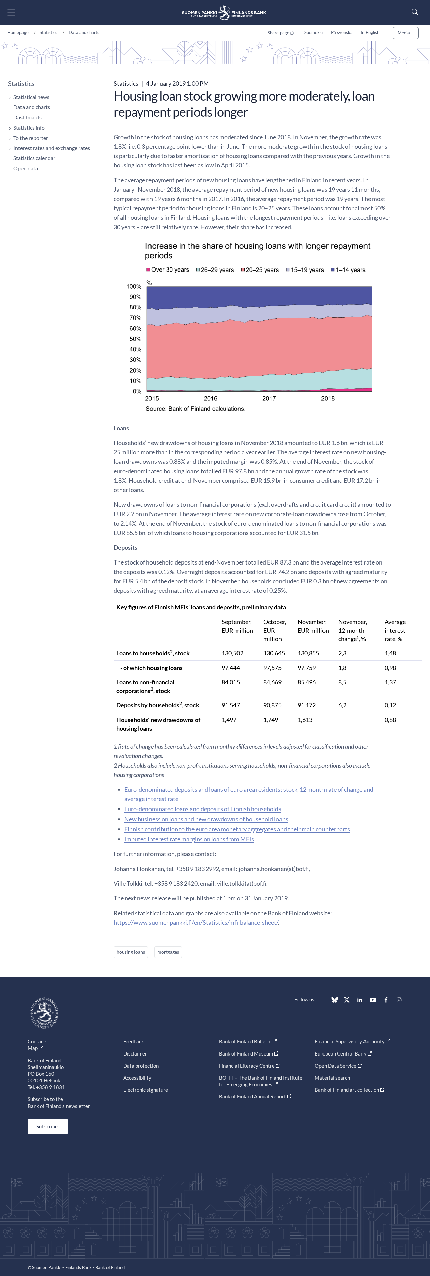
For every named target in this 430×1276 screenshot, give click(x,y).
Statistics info (29, 127)
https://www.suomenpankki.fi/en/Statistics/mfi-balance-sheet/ (196, 922)
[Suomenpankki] (224, 12)
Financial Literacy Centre (247, 1066)
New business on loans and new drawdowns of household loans (206, 819)
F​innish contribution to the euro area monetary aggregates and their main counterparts (237, 829)
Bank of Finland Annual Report (252, 1096)
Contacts (38, 1041)
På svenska (342, 32)
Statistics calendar (34, 158)
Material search (332, 1078)
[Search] (413, 11)
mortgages (168, 952)
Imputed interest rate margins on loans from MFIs (189, 839)
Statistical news (31, 97)
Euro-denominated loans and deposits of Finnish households (202, 809)
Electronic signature (145, 1090)
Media (404, 32)
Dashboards (27, 117)
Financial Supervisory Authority (350, 1041)
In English (370, 32)
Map (33, 1048)
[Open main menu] (17, 12)
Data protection (141, 1066)
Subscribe (47, 1126)
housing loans (131, 952)
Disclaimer (135, 1053)
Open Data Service (335, 1066)
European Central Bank (340, 1053)
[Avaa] (8, 98)
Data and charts (84, 32)
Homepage (18, 32)
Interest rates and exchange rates (51, 148)
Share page (278, 32)
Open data (25, 168)
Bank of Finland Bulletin (245, 1041)
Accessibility (137, 1078)
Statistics (48, 32)
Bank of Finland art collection (347, 1090)
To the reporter (30, 138)
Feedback (133, 1041)
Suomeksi (313, 32)
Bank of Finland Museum (246, 1053)
